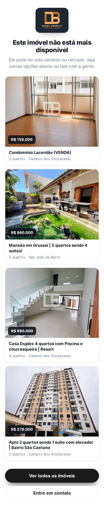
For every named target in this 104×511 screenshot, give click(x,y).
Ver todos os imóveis (52, 475)
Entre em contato (52, 493)
